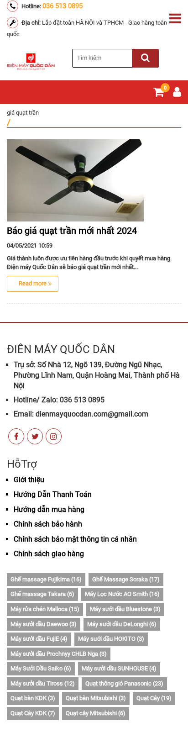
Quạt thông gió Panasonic (124, 683)
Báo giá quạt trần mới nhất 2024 (72, 230)
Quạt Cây (154, 698)
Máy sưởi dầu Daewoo (43, 624)
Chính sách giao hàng (49, 553)
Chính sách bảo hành (48, 524)
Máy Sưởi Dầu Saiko (40, 668)
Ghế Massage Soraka (126, 579)
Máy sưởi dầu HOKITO (111, 638)
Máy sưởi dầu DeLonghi (122, 624)
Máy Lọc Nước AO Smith (122, 593)
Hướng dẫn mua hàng (49, 509)
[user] (177, 93)
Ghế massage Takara (42, 593)
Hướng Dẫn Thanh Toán (53, 494)
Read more (33, 283)
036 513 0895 (62, 6)
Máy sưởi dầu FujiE (39, 638)
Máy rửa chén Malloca (44, 609)
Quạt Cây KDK (32, 713)
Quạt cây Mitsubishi (95, 713)
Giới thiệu (29, 479)
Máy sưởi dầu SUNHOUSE (119, 668)
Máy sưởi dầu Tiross (42, 683)
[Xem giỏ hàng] (158, 93)
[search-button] (145, 58)
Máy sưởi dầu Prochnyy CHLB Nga (58, 653)
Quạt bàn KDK (32, 698)
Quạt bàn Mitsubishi (96, 698)
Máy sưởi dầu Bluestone (125, 609)
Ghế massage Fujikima (46, 579)
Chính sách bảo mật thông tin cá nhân (75, 539)
